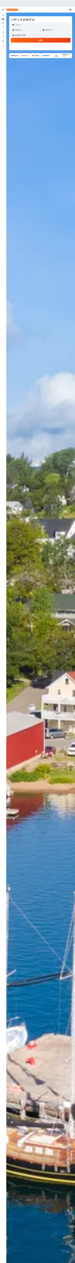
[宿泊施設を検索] (3, 19)
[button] (3, 10)
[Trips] (3, 41)
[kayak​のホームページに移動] (12, 10)
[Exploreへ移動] (3, 32)
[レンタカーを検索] (3, 23)
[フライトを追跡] (3, 36)
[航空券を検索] (3, 15)
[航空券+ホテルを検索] (3, 27)
